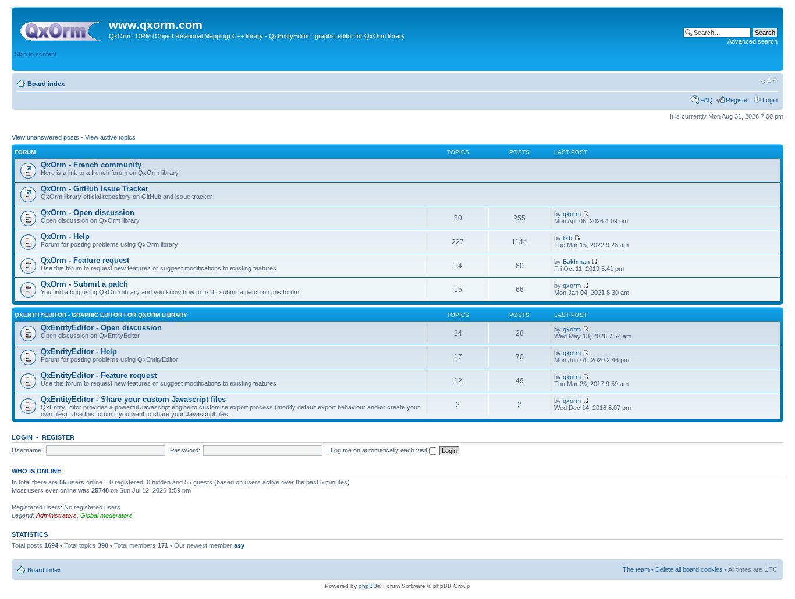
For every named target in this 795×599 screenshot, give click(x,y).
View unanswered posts (45, 137)
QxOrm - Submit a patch (84, 284)
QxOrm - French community (91, 165)
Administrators (56, 515)
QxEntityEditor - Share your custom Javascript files (133, 399)
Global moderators (106, 515)
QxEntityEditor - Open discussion (101, 327)
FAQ (706, 100)
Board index (46, 83)
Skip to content (35, 54)
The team (636, 569)
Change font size (769, 81)
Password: (185, 450)
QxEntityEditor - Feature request (99, 375)
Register (738, 100)
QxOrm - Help (65, 236)
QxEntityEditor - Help (79, 351)
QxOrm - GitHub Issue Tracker (94, 188)
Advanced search (752, 41)
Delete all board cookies (689, 569)
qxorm (572, 214)
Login (770, 100)
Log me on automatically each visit (380, 450)
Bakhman (576, 261)
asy (239, 545)
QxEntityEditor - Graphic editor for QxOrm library (101, 315)
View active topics (110, 137)
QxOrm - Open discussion (87, 212)
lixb (567, 237)
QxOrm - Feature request (85, 260)
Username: (27, 450)
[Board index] (62, 28)
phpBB (368, 586)
